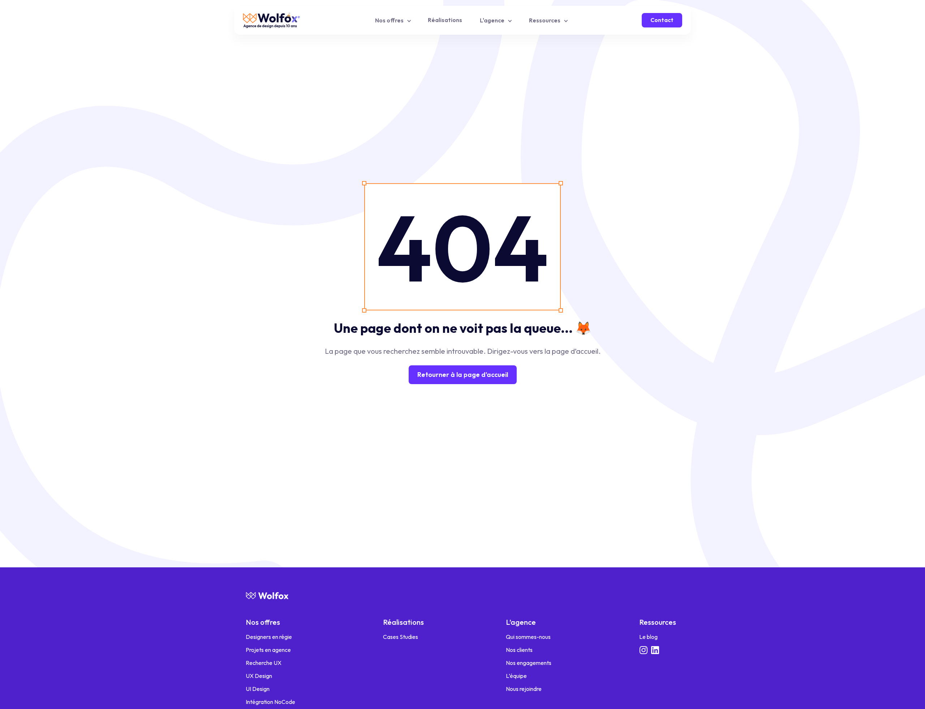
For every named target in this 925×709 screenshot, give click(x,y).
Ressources (657, 622)
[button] (392, 20)
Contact (662, 19)
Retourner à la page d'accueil (462, 374)
